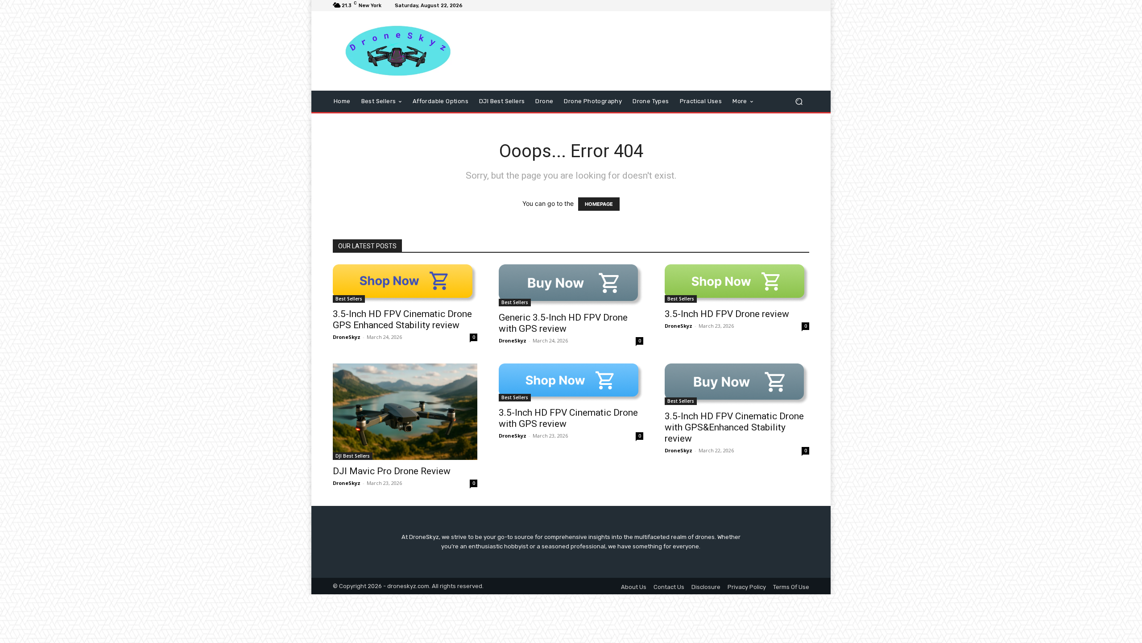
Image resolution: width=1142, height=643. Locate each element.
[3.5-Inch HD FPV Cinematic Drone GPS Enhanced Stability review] (405, 283)
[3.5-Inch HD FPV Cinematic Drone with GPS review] (571, 382)
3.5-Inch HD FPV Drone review (727, 314)
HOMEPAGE (599, 204)
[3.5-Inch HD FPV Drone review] (737, 283)
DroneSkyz (346, 337)
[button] (798, 101)
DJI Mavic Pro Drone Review (392, 471)
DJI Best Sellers (352, 456)
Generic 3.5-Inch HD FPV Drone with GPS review (563, 323)
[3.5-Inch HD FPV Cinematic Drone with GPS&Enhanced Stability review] (737, 384)
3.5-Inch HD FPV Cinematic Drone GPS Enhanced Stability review (402, 319)
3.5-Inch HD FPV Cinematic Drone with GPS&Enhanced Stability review (734, 427)
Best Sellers (348, 299)
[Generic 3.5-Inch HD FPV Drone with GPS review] (571, 285)
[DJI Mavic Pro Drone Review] (405, 411)
